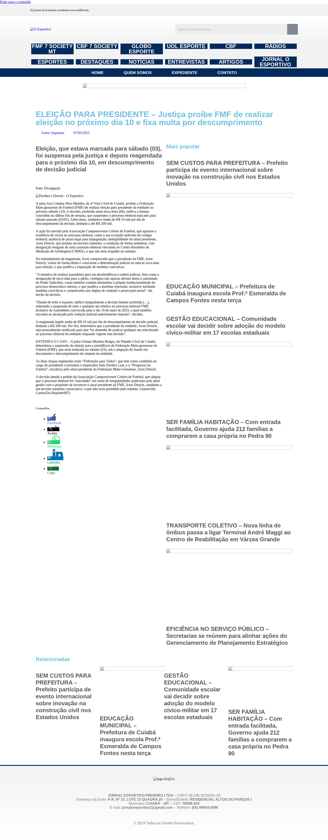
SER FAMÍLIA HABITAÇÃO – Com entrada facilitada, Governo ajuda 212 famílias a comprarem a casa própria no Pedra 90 (223, 429)
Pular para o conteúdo (15, 2)
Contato (227, 72)
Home (97, 72)
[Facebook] (224, 9)
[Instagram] (190, 9)
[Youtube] (258, 9)
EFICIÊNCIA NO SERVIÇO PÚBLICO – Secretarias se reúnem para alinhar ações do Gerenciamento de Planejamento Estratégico (227, 636)
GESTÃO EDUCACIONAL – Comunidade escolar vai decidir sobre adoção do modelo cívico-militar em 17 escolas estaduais (225, 325)
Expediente (184, 72)
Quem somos (138, 72)
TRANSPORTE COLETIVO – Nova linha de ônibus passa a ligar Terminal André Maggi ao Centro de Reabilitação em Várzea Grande (228, 532)
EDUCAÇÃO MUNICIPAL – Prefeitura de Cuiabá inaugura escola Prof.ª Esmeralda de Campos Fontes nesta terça (226, 293)
